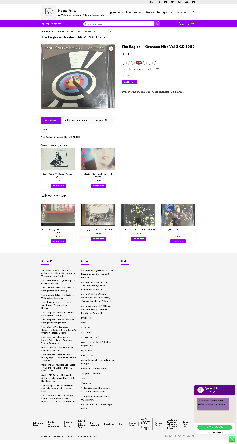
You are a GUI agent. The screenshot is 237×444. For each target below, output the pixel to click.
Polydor (179, 92)
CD (145, 92)
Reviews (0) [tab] (102, 120)
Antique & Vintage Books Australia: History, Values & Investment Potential (97, 274)
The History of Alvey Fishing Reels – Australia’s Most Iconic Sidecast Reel (58, 388)
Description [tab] (51, 120)
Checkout (86, 327)
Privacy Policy (88, 355)
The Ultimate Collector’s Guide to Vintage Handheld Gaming (57, 289)
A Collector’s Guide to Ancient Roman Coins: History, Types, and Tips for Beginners (57, 340)
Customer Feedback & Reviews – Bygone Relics (97, 344)
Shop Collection (132, 12)
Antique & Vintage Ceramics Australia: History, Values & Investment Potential (95, 286)
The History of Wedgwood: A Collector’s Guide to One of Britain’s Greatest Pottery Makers (58, 330)
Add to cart (129, 82)
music (165, 92)
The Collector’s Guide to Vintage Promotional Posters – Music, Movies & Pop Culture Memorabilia (58, 398)
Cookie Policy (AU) (90, 337)
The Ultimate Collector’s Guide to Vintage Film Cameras (57, 296)
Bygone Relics (66, 10)
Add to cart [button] (58, 185)
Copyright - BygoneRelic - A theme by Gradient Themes (69, 436)
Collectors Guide (151, 12)
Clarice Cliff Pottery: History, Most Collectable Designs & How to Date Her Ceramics (58, 378)
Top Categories (53, 23)
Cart (83, 322)
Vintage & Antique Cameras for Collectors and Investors (96, 390)
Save (139, 63)
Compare (86, 332)
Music (135, 92)
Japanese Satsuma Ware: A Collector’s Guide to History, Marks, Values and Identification (58, 273)
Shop (83, 378)
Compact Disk (154, 92)
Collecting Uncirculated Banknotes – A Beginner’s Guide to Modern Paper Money (58, 367)
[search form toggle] (193, 12)
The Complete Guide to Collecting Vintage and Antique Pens (57, 321)
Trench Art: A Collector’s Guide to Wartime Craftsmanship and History (57, 305)
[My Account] (179, 23)
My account (168, 12)
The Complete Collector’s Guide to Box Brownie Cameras (58, 314)
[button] (111, 48)
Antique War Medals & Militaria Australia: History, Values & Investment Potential (96, 310)
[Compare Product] (183, 23)
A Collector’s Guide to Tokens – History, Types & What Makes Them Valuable (58, 357)
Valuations (181, 12)
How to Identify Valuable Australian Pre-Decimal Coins (58, 349)
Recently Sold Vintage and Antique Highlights (98, 362)
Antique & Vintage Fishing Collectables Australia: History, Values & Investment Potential (96, 298)
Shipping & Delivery (90, 373)
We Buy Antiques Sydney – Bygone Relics (97, 406)
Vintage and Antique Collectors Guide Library (96, 398)
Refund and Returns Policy (93, 368)
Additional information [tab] (76, 120)
